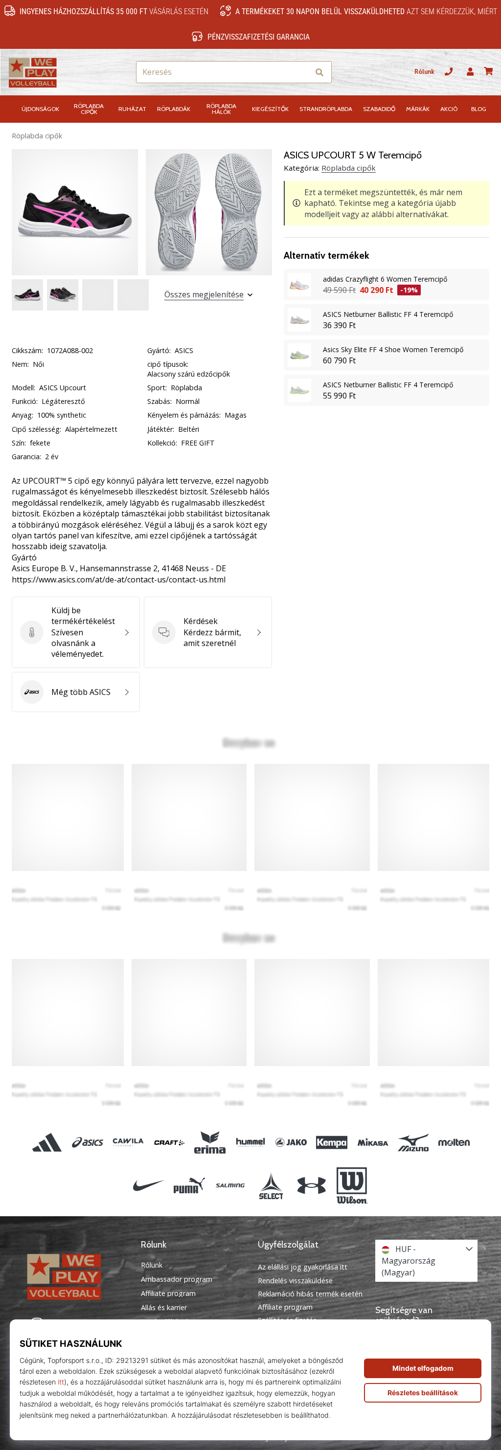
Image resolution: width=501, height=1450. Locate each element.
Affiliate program (168, 1293)
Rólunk (424, 71)
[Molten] (453, 1142)
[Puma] (189, 1185)
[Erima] (209, 1142)
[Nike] (148, 1185)
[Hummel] (250, 1142)
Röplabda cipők (37, 135)
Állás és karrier (164, 1307)
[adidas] (46, 1142)
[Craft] (169, 1142)
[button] (301, 72)
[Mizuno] (413, 1142)
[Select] (270, 1185)
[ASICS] (88, 1142)
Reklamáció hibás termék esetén (310, 1293)
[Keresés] (319, 72)
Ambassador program (176, 1279)
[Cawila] (128, 1142)
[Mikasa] (372, 1142)
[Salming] (230, 1185)
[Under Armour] (311, 1185)
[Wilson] (352, 1185)
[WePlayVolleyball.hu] (74, 1276)
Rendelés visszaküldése (295, 1280)
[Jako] (291, 1142)
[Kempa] (332, 1142)
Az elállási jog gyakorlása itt (302, 1267)
